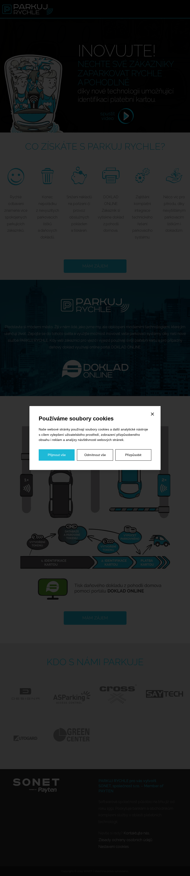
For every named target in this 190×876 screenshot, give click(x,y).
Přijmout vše (57, 455)
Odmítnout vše (95, 455)
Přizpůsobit (133, 455)
